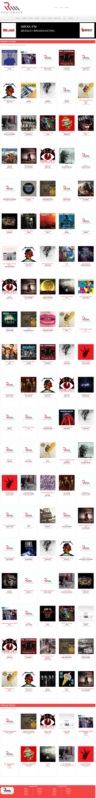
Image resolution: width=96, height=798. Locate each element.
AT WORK (30, 18)
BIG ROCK (37, 18)
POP (64, 18)
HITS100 (18, 18)
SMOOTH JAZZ (57, 18)
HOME (56, 7)
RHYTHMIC (70, 18)
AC (77, 18)
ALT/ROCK (24, 18)
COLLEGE (43, 18)
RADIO (61, 7)
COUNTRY (50, 18)
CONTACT (67, 7)
